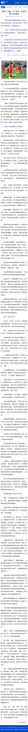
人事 (24, 7)
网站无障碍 (24, 2)
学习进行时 (9, 7)
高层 (15, 7)
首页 (3, 7)
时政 (20, 7)
